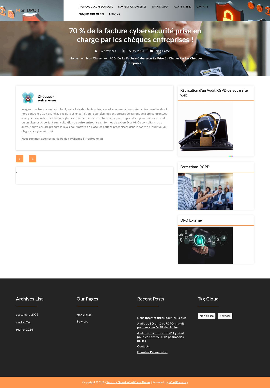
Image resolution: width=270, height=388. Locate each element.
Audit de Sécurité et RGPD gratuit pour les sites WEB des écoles (160, 325)
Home (74, 58)
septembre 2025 (27, 314)
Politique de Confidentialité (96, 7)
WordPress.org (178, 382)
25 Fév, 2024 (135, 51)
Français (114, 14)
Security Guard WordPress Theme (128, 382)
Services (82, 321)
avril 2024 (23, 322)
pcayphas (110, 51)
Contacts (202, 7)
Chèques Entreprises (91, 14)
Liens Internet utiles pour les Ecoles (161, 317)
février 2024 (24, 329)
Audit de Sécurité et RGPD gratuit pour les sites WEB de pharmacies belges (160, 337)
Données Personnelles (132, 7)
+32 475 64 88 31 (182, 7)
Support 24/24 (160, 7)
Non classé (163, 51)
